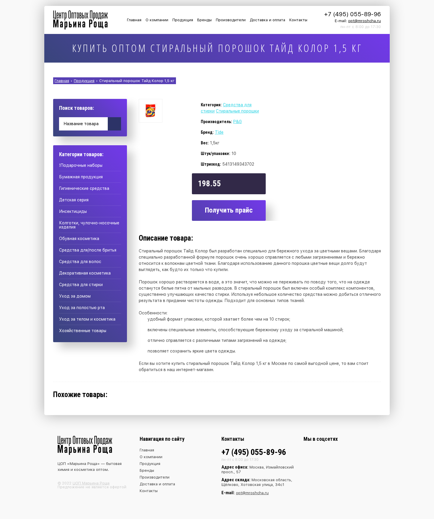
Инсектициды (73, 211)
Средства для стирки (81, 284)
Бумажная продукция (81, 176)
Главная (134, 20)
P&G (237, 121)
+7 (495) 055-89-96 (352, 14)
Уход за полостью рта (82, 307)
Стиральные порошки (237, 111)
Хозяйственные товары (82, 330)
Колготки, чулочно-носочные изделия (89, 225)
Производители (231, 20)
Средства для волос (80, 261)
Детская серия (74, 200)
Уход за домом (75, 296)
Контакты (298, 20)
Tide (219, 132)
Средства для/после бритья (87, 250)
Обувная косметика (79, 238)
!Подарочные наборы (80, 165)
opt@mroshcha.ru (364, 21)
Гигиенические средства (84, 188)
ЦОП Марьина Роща (91, 483)
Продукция (182, 20)
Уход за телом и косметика (87, 319)
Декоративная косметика (85, 273)
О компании (157, 20)
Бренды (204, 20)
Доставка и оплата (267, 20)
